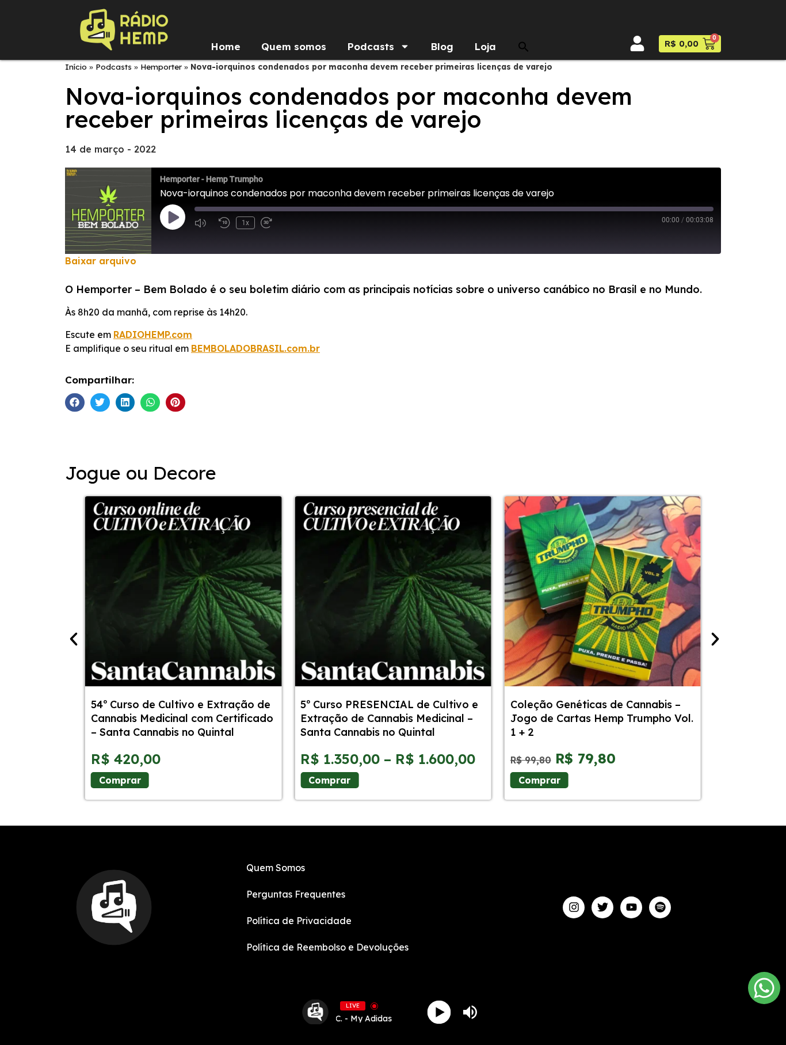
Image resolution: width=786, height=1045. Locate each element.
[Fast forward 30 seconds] (270, 223)
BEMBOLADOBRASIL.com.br (255, 348)
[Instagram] (574, 907)
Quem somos (293, 46)
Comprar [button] (539, 780)
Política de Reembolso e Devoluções (327, 947)
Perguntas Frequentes (295, 894)
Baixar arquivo (100, 261)
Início (76, 66)
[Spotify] (660, 907)
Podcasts (370, 46)
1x (245, 223)
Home (226, 46)
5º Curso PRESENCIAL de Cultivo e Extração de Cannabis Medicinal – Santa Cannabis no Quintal (389, 718)
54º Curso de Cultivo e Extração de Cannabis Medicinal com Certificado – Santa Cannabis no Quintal (182, 718)
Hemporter (161, 66)
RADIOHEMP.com (152, 334)
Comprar (120, 780)
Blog (441, 46)
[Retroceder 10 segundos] (224, 223)
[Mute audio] (203, 223)
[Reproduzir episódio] (172, 217)
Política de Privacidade (299, 920)
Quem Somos (275, 867)
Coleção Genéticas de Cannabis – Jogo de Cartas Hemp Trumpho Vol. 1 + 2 (601, 718)
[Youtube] (631, 907)
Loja (485, 46)
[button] (523, 46)
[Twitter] (602, 907)
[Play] (439, 1012)
